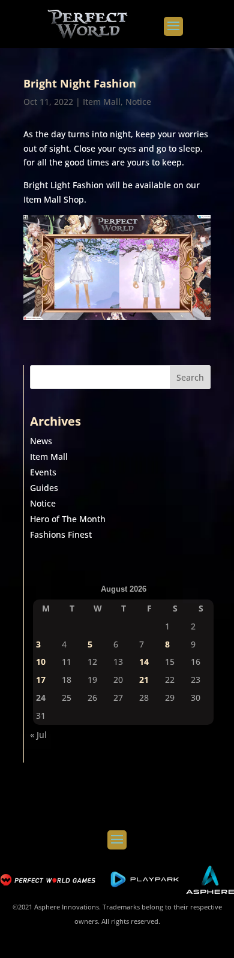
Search (190, 377)
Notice (138, 101)
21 (144, 679)
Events (43, 472)
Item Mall (102, 101)
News (41, 441)
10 (41, 661)
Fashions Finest (61, 534)
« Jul (38, 734)
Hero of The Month (68, 519)
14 (144, 661)
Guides (44, 487)
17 (41, 679)
